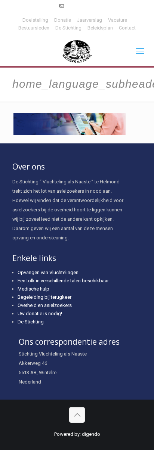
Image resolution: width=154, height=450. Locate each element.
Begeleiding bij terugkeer (44, 297)
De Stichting (68, 28)
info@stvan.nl (81, 6)
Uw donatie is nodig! (40, 313)
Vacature (117, 20)
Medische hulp (33, 289)
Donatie (62, 20)
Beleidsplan (100, 28)
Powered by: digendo (77, 434)
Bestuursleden (33, 28)
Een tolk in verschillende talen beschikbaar (63, 280)
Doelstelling (35, 20)
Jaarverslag (89, 20)
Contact (127, 28)
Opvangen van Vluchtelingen (48, 272)
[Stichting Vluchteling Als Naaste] (77, 51)
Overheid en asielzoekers (45, 305)
